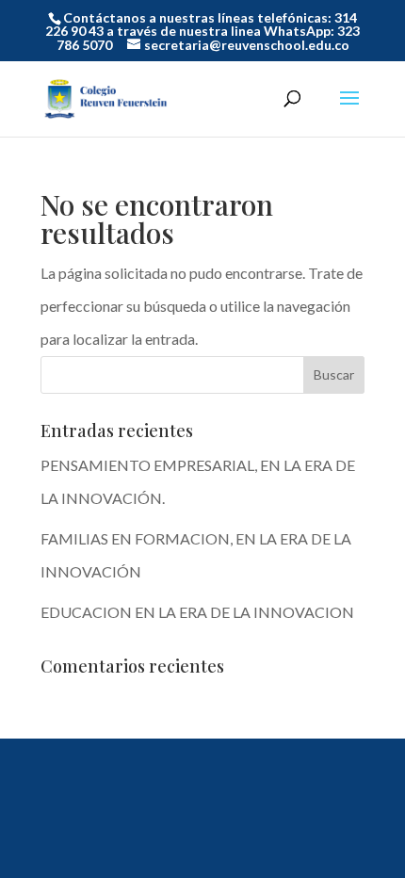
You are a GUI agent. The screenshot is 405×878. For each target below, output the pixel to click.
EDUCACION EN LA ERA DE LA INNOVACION (197, 612)
